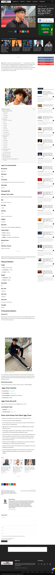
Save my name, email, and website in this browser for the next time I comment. (13, 536)
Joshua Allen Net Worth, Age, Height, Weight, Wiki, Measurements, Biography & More (48, 260)
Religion (5, 127)
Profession (6, 115)
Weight (5, 138)
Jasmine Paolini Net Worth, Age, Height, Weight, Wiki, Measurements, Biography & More (48, 154)
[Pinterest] (20, 31)
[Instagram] (42, 564)
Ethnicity (5, 125)
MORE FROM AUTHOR (12, 38)
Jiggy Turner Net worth (7, 155)
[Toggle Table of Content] (33, 109)
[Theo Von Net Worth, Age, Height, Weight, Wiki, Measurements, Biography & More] (38, 43)
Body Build (6, 140)
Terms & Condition (48, 572)
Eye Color (5, 142)
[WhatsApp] (23, 31)
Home (2, 4)
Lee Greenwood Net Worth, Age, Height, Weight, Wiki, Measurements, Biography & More (48, 129)
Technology (15, 1)
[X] (18, 31)
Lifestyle (22, 1)
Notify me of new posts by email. (6, 539)
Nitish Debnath (41, 14)
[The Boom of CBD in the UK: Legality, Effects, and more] (40, 105)
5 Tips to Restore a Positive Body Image (28, 491)
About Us (23, 572)
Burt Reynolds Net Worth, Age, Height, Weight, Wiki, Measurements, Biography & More (48, 141)
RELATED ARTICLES (4, 38)
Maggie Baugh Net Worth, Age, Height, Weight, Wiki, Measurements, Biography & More (48, 272)
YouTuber (45, 6)
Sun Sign (5, 123)
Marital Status (6, 132)
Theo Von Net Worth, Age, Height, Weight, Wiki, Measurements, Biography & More (37, 49)
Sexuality (5, 147)
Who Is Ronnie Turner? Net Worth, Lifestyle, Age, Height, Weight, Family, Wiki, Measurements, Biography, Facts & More (6, 469)
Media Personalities (7, 4)
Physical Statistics (6, 135)
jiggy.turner (10, 409)
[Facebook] (15, 31)
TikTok (22, 62)
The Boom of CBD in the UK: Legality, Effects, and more (48, 105)
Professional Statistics (6, 149)
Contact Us (28, 572)
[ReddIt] (28, 31)
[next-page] (53, 38)
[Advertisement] (18, 59)
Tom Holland (12, 391)
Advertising (42, 1)
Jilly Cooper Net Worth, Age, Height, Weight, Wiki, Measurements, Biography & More (48, 193)
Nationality (6, 117)
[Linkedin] (25, 31)
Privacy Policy (42, 572)
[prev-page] (51, 38)
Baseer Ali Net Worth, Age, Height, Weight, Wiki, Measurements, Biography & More (48, 49)
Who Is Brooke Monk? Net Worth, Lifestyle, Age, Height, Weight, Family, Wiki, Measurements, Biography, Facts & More (9, 492)
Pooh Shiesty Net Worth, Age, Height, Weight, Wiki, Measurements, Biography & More (48, 180)
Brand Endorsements (7, 152)
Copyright (32, 572)
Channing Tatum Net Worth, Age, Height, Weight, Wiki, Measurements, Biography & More (48, 207)
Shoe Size (5, 145)
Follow (52, 59)
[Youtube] (50, 564)
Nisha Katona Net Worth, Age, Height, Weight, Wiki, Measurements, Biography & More (27, 49)
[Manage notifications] (52, 572)
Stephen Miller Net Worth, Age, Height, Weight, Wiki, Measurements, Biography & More (5, 50)
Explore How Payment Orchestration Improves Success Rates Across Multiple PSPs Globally (48, 93)
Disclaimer (37, 572)
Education (5, 128)
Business (29, 1)
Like (52, 57)
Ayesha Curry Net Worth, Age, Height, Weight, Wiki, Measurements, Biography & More (16, 49)
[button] (52, 1)
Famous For (6, 150)
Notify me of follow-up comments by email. (8, 538)
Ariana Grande (13, 393)
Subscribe (51, 64)
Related (5, 160)
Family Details (6, 130)
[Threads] (15, 509)
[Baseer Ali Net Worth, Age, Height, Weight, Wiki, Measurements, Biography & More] (49, 43)
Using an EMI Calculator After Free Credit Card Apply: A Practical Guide (48, 118)
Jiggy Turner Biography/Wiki (7, 110)
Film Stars (35, 1)
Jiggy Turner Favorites (6, 153)
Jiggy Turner (13, 411)
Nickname (5, 113)
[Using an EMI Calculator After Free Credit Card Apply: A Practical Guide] (40, 117)
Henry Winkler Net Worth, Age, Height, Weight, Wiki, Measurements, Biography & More (48, 247)
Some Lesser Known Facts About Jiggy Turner (10, 158)
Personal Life (5, 119)
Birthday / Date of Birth (8, 120)
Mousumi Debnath (41, 132)
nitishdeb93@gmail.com (23, 567)
